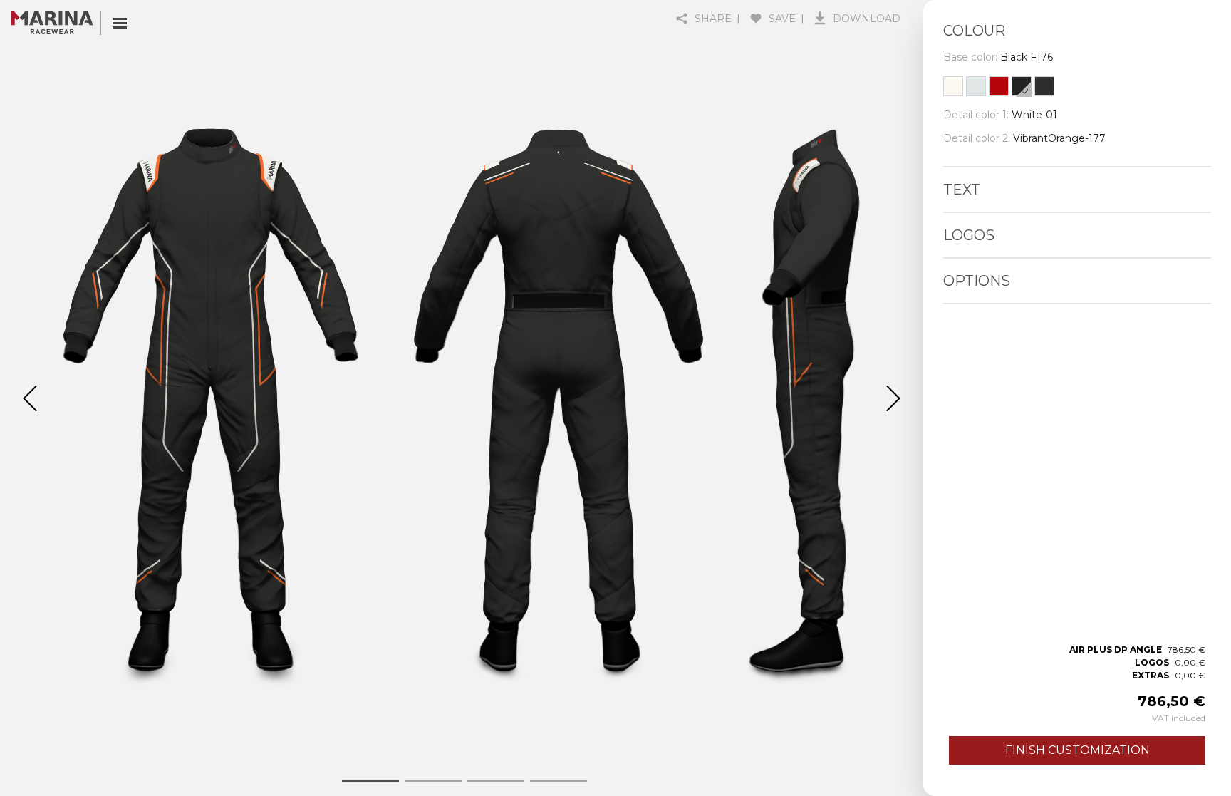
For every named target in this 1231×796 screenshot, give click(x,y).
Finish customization (1077, 750)
